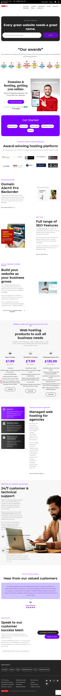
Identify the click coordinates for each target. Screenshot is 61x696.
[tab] (13, 413)
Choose (10, 389)
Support (5, 2)
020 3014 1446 (7, 1)
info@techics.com (21, 1)
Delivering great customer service (18, 535)
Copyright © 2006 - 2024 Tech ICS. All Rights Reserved (23, 691)
